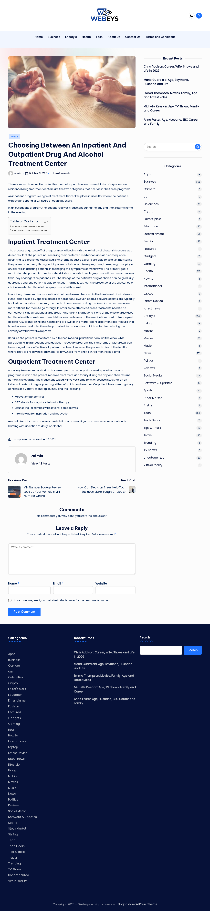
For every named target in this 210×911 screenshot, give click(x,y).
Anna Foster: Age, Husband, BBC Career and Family (171, 122)
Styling (148, 405)
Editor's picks (152, 219)
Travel (148, 435)
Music (148, 346)
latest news (152, 308)
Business (150, 182)
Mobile (148, 331)
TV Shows (150, 450)
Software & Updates (158, 383)
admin (37, 455)
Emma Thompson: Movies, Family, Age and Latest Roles (170, 95)
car (146, 197)
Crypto (148, 212)
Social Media (153, 376)
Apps (147, 174)
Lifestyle (149, 316)
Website (101, 583)
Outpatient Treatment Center (30, 230)
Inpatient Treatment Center (28, 226)
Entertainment (154, 234)
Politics (149, 361)
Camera (150, 189)
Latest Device (153, 301)
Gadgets (150, 256)
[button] (40, 463)
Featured (150, 249)
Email (58, 583)
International (153, 286)
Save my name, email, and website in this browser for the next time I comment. (62, 600)
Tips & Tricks (152, 428)
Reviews (149, 368)
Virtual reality (153, 465)
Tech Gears (152, 420)
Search (145, 637)
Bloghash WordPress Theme (137, 904)
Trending (150, 443)
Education (151, 226)
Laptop (148, 294)
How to (148, 279)
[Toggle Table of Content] (44, 222)
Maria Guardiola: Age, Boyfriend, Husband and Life (166, 82)
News (147, 353)
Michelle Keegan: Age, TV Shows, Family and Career (171, 108)
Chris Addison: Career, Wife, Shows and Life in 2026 (171, 69)
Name (13, 583)
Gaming (149, 264)
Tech (147, 413)
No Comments (62, 173)
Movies (148, 338)
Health (14, 136)
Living (148, 323)
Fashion (149, 241)
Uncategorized (154, 458)
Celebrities (151, 204)
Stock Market (153, 398)
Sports (148, 391)
